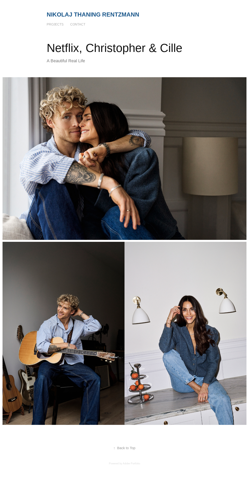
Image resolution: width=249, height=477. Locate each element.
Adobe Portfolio (131, 463)
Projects (55, 24)
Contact (77, 24)
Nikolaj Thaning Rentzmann (93, 14)
